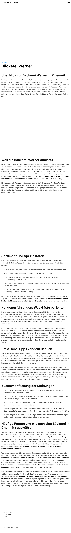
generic (4, 63)
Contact (5, 516)
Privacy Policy (7, 514)
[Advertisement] (35, 32)
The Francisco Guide (9, 2)
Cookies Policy (8, 512)
